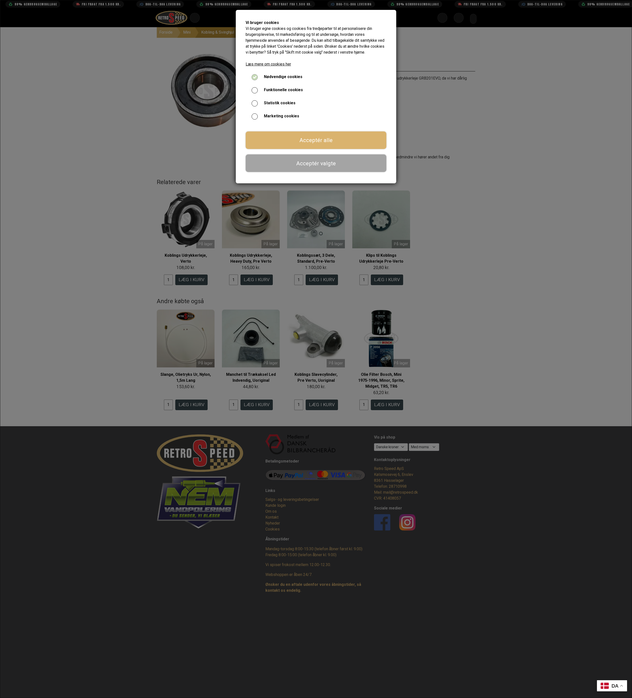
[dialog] (316, 349)
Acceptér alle (316, 140)
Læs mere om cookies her (268, 64)
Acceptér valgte (316, 163)
